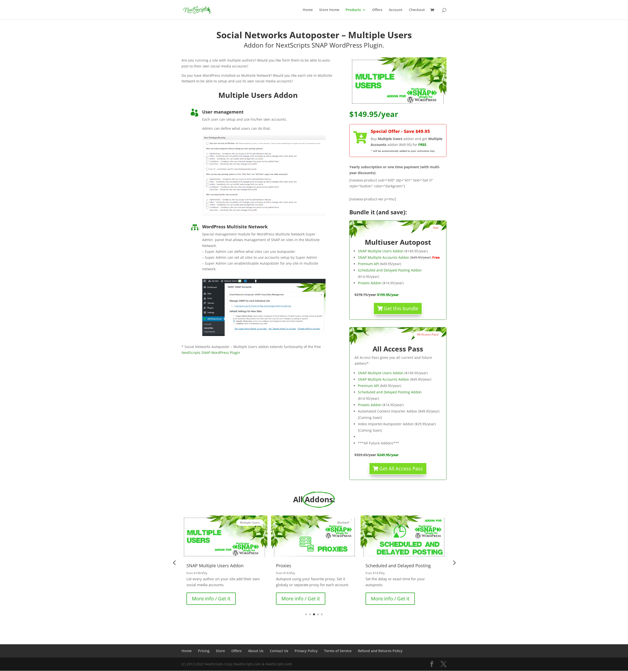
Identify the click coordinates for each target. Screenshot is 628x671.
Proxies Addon (369, 283)
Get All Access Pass (401, 468)
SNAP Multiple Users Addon (381, 251)
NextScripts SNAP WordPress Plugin (211, 352)
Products (353, 10)
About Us (255, 650)
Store (220, 650)
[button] (174, 562)
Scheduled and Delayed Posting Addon (390, 270)
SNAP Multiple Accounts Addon (383, 257)
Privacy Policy (306, 650)
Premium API (368, 263)
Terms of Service (338, 650)
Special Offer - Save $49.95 (400, 131)
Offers (377, 10)
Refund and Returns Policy (380, 650)
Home (308, 10)
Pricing (203, 650)
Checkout (417, 10)
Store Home (329, 10)
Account (396, 10)
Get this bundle (401, 308)
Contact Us (279, 650)
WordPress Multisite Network (235, 227)
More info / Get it (211, 598)
